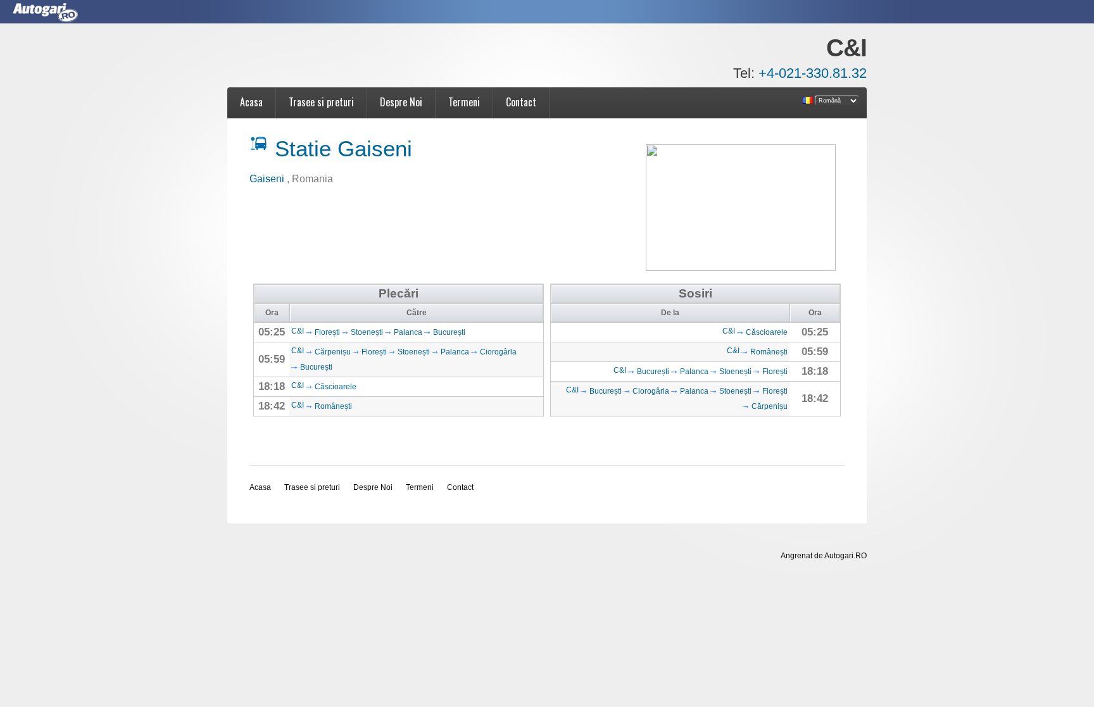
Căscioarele (335, 386)
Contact (521, 101)
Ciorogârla (498, 351)
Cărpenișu (333, 351)
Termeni (464, 101)
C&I (297, 331)
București (449, 332)
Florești (327, 332)
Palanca (408, 332)
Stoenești (367, 332)
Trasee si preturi (321, 101)
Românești (333, 406)
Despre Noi (401, 101)
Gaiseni (268, 178)
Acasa (251, 101)
